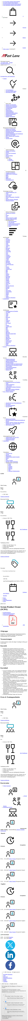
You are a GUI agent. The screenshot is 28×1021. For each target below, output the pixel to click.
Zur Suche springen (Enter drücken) (10, 2)
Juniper (7, 275)
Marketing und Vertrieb (10, 134)
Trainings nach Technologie (11, 105)
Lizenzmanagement (10, 179)
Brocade (7, 249)
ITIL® (7, 176)
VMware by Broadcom (10, 297)
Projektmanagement (10, 132)
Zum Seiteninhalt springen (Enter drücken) (12, 5)
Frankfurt (10, 466)
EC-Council (8, 263)
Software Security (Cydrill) (11, 217)
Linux (7, 198)
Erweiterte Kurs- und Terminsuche (8, 76)
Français (24, 27)
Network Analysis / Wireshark (12, 199)
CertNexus (8, 250)
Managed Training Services (11, 361)
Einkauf (7, 137)
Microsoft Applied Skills (11, 333)
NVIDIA (8, 281)
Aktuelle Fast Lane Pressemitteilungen (13, 403)
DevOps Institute (9, 155)
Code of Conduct (9, 460)
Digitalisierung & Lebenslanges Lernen (14, 365)
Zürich (9, 464)
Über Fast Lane (9, 453)
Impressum (5, 976)
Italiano (24, 37)
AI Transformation (9, 89)
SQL (7, 216)
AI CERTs (8, 239)
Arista (7, 243)
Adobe (7, 238)
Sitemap (4, 980)
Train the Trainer (9, 138)
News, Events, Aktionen (8, 391)
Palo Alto (8, 337)
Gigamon (8, 268)
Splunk (7, 294)
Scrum (7, 154)
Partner (7, 458)
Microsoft (8, 277)
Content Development (10, 360)
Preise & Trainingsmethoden (9, 613)
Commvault (8, 256)
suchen (2, 65)
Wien (9, 469)
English (24, 47)
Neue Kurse (8, 109)
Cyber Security (9, 194)
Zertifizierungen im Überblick (12, 311)
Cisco (7, 252)
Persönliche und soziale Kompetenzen (13, 131)
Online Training (12, 858)
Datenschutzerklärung (7, 978)
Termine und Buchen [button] (5, 496)
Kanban (7, 156)
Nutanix (7, 279)
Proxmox (8, 287)
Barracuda (8, 248)
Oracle (7, 284)
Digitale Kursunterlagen (11, 114)
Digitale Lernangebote (10, 116)
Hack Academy (9, 366)
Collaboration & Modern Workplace (13, 387)
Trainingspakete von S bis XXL (12, 437)
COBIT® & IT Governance (11, 174)
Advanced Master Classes (11, 91)
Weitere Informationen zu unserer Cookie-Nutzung (12, 1015)
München (10, 468)
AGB (4, 975)
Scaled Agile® (9, 340)
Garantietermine (9, 108)
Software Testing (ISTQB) (11, 219)
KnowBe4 (8, 276)
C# (6, 214)
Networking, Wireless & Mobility (12, 389)
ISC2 (7, 272)
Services (5, 346)
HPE (7, 270)
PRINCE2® (8, 178)
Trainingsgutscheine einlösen (12, 113)
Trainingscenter (9, 115)
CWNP (7, 258)
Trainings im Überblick (10, 129)
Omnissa (7, 282)
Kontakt (11, 62)
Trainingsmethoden (10, 111)
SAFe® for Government (11, 153)
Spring (9, 226)
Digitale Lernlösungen (10, 359)
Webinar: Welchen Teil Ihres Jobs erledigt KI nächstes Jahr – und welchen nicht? (15, 423)
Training (5, 78)
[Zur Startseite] (10, 60)
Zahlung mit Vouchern (10, 438)
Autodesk (8, 245)
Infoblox (7, 274)
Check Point (8, 251)
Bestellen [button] (5, 595)
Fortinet (7, 266)
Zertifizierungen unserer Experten (13, 456)
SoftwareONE (9, 291)
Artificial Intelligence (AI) (11, 192)
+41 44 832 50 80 (4, 62)
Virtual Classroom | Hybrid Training (15, 796)
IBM (7, 271)
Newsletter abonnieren (5, 63)
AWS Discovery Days (10, 424)
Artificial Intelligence (10, 384)
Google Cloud (9, 269)
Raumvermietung (9, 368)
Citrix (7, 253)
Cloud (7, 193)
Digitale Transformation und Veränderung (14, 133)
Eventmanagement (9, 362)
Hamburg (10, 467)
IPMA (7, 175)
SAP (7, 289)
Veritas (7, 296)
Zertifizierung (6, 298)
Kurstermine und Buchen (8, 614)
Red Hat (7, 288)
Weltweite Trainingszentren (14, 471)
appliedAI (8, 240)
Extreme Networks (9, 264)
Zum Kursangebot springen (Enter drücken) (12, 4)
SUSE (7, 295)
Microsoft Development (13, 224)
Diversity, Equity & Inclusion (12, 461)
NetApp (7, 278)
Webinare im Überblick (10, 419)
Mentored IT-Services (10, 390)
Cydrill (7, 259)
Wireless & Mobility (10, 200)
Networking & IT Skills (10, 92)
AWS (7, 246)
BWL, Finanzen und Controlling (12, 136)
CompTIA (8, 257)
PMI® (7, 177)
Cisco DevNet (11, 222)
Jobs (7, 459)
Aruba (7, 244)
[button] (12, 49)
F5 (6, 265)
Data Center (8, 195)
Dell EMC (8, 262)
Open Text (8, 283)
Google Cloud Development (14, 223)
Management (8, 455)
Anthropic (8, 242)
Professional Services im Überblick (13, 382)
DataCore (8, 261)
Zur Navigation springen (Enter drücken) (11, 1)
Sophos (7, 292)
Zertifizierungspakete (10, 439)
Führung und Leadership (11, 130)
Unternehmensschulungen (11, 107)
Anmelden (5, 981)
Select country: (6, 49)
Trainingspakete (9, 110)
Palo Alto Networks (10, 285)
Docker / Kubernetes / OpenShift (12, 197)
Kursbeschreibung (7, 612)
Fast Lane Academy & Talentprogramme (14, 363)
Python (7, 215)
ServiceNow (10, 160)
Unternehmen (6, 440)
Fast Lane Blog (9, 406)
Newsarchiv (8, 404)
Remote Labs (8, 369)
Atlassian (10, 159)
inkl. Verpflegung (23, 529)
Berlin (9, 465)
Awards (7, 454)
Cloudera (8, 255)
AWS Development (12, 221)
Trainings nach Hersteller (11, 104)
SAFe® (7, 152)
